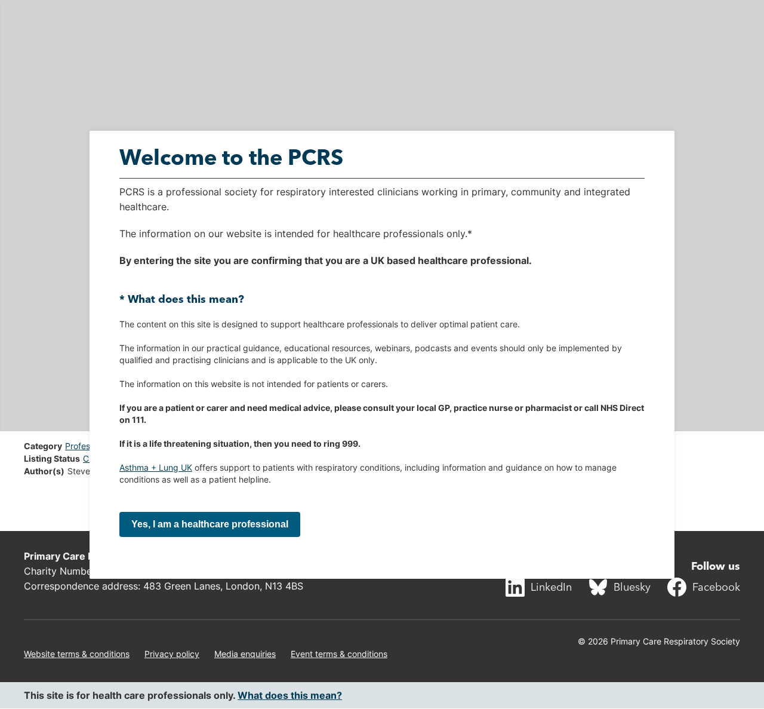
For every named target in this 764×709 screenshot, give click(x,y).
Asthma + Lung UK (155, 467)
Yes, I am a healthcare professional (209, 524)
